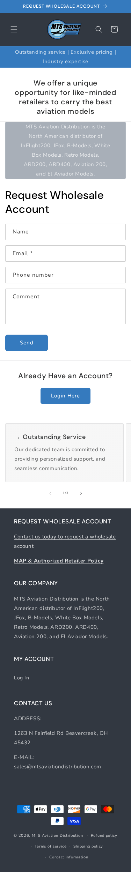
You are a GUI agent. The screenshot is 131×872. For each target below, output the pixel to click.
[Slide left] (50, 493)
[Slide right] (81, 493)
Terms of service (51, 846)
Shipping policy (88, 846)
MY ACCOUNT (34, 659)
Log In (21, 678)
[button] (14, 29)
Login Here (65, 395)
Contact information (68, 857)
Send (27, 342)
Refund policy (104, 835)
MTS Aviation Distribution (57, 835)
